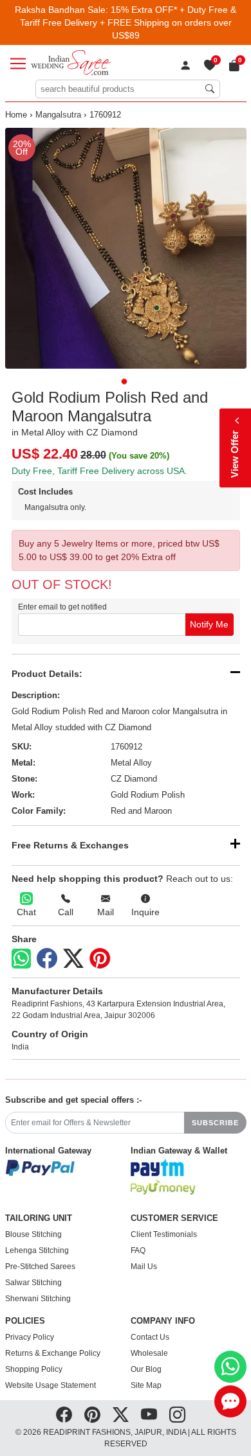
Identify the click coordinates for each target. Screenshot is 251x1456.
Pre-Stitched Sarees (40, 1266)
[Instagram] (177, 1415)
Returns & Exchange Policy (52, 1353)
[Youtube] (149, 1415)
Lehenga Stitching (37, 1250)
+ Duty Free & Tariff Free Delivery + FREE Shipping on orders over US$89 (128, 22)
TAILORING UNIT (38, 1218)
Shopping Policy (33, 1369)
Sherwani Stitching (38, 1298)
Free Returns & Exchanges (70, 845)
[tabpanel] (125, 248)
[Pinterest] (99, 958)
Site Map (146, 1385)
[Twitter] (73, 958)
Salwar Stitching (33, 1282)
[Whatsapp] (21, 959)
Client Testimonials (164, 1234)
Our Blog (146, 1369)
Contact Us (150, 1337)
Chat (26, 912)
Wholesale (149, 1353)
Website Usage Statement (50, 1385)
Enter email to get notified (62, 606)
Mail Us (144, 1266)
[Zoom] (125, 248)
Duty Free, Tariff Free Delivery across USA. (99, 471)
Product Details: (47, 674)
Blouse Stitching (33, 1234)
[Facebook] (47, 958)
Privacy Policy (29, 1337)
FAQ (138, 1250)
